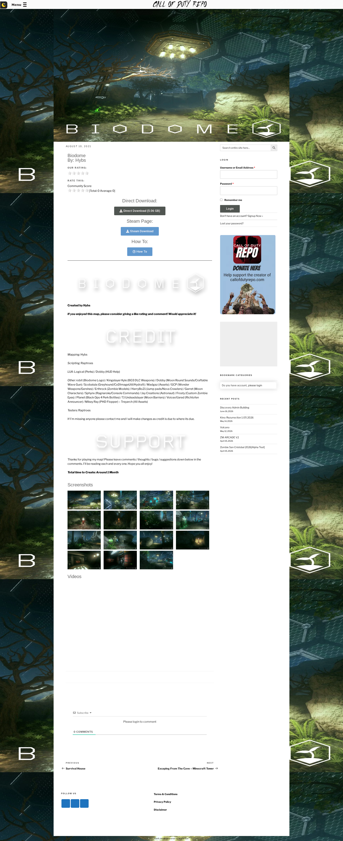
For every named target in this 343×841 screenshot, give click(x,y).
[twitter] (75, 803)
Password (227, 183)
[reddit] (84, 803)
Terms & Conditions (165, 794)
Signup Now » (255, 215)
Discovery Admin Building (234, 407)
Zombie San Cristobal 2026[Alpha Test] (242, 447)
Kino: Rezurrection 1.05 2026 (236, 417)
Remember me (233, 199)
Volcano (224, 427)
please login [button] (255, 385)
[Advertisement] (248, 344)
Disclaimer (160, 809)
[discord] (65, 803)
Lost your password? (231, 223)
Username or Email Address (237, 167)
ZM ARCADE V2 (229, 437)
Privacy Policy (162, 801)
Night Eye (183, 838)
